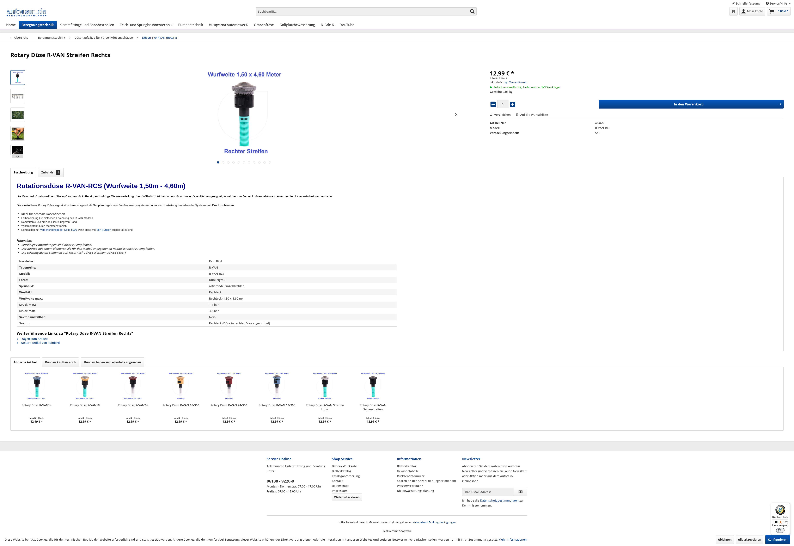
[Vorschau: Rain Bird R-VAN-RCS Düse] (17, 77)
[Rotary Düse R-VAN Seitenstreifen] (373, 386)
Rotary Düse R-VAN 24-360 (228, 405)
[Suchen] (472, 11)
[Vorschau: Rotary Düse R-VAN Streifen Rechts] (17, 115)
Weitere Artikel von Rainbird (40, 343)
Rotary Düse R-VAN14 (36, 405)
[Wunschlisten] (733, 11)
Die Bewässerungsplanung (415, 491)
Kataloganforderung (346, 476)
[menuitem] (366, 11)
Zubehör (50, 172)
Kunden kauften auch (60, 362)
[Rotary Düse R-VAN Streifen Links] (325, 386)
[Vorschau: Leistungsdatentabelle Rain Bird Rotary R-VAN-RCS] (17, 96)
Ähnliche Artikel (25, 362)
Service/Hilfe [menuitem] (778, 3)
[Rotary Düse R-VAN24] (133, 386)
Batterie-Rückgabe (345, 466)
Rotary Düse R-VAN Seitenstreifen (373, 407)
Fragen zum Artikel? (34, 339)
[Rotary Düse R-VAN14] (36, 386)
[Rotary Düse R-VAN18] (84, 386)
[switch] (780, 530)
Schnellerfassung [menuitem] (747, 3)
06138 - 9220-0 (280, 481)
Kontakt (337, 481)
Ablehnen (725, 539)
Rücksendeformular (411, 476)
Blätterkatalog (341, 471)
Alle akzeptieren (749, 539)
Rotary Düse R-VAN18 (85, 405)
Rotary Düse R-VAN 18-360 (181, 405)
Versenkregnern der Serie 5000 (58, 229)
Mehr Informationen (513, 539)
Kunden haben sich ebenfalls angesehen (112, 362)
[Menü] (787, 505)
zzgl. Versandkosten (515, 82)
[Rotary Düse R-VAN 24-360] (229, 386)
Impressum (340, 491)
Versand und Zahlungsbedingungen (434, 522)
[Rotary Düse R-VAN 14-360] (277, 386)
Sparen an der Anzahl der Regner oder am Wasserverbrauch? (426, 483)
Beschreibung (23, 172)
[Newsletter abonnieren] (520, 492)
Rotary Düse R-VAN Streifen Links (325, 407)
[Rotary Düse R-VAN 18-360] (181, 386)
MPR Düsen (104, 229)
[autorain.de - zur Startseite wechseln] (26, 12)
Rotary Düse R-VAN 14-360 (277, 405)
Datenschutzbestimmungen (499, 500)
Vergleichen (502, 115)
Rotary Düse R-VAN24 (133, 405)
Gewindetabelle (408, 471)
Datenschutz (340, 486)
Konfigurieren (777, 539)
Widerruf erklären (347, 497)
